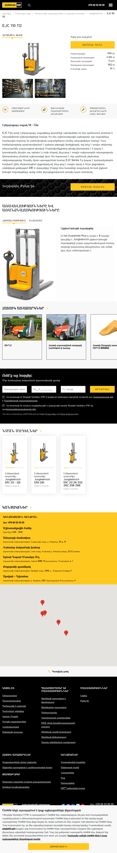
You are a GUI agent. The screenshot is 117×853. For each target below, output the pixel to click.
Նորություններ (67, 772)
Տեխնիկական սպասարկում (53, 707)
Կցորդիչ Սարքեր (10, 716)
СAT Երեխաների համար (73, 788)
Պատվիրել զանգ (60, 671)
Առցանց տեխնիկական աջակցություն (58, 742)
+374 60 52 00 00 (96, 5)
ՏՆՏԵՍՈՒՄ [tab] (36, 220)
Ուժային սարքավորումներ (14, 721)
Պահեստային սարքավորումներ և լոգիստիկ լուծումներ (60, 13)
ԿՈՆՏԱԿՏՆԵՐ (15, 507)
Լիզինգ (83, 695)
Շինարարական (9, 695)
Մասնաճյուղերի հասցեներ (73, 762)
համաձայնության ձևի (103, 397)
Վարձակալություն (10, 727)
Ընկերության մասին (70, 767)
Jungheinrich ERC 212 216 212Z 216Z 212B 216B (73, 482)
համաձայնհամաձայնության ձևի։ (21, 409)
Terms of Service (67, 414)
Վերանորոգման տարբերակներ (55, 718)
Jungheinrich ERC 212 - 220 (13, 481)
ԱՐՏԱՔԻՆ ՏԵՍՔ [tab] (12, 35)
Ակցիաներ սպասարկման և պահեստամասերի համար (27, 767)
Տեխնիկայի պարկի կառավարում (56, 732)
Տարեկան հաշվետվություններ (15, 787)
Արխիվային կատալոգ (12, 732)
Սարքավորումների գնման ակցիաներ (19, 762)
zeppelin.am (9, 828)
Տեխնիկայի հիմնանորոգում (53, 737)
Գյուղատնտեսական (11, 700)
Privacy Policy (50, 414)
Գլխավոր (6, 13)
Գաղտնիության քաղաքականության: (21, 400)
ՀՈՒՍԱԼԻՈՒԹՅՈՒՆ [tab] (14, 220)
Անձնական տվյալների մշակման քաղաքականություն (26, 782)
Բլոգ (63, 778)
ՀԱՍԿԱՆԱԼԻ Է (58, 846)
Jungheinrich (96, 13)
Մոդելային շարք (23, 13)
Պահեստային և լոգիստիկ (14, 706)
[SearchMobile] (29, 5)
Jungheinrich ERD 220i (42, 481)
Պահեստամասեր (49, 712)
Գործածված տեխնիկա (13, 711)
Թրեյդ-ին (84, 700)
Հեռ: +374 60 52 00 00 (13, 522)
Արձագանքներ (67, 783)
